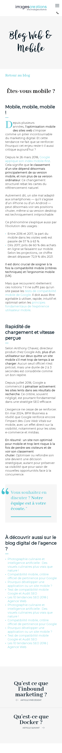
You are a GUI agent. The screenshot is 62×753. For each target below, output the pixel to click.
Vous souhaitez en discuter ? (29, 501)
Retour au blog (17, 75)
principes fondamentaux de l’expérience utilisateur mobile (27, 306)
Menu (57, 5)
